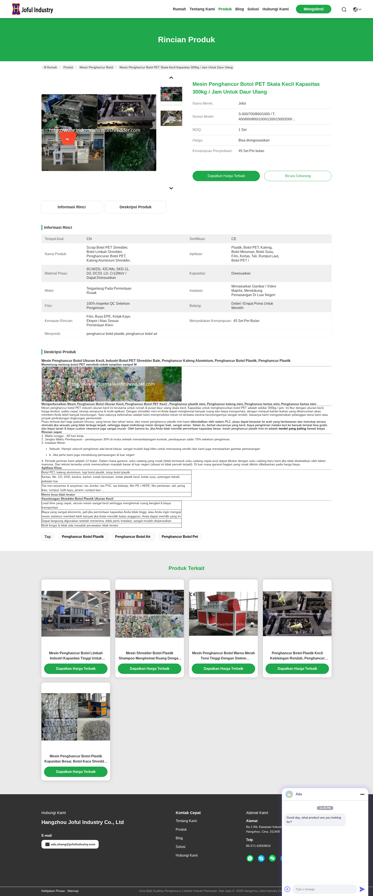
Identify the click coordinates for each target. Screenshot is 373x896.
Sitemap (73, 891)
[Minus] (362, 794)
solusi (253, 9)
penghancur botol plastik (83, 536)
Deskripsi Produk (136, 207)
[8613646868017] (250, 858)
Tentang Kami (202, 9)
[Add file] (287, 889)
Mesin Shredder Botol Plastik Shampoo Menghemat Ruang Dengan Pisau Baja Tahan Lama (149, 656)
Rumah (179, 9)
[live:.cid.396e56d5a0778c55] (261, 858)
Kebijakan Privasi (53, 891)
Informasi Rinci (72, 207)
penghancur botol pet (180, 536)
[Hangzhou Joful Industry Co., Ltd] (34, 9)
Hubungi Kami (275, 9)
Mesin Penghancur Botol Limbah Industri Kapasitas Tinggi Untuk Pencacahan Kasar (76, 656)
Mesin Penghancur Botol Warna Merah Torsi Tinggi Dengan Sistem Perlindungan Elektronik (223, 656)
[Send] (362, 889)
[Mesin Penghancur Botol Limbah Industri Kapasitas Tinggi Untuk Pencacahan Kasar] (75, 614)
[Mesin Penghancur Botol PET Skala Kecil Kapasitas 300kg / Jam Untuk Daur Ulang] (98, 132)
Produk (225, 9)
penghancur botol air (132, 536)
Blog (239, 9)
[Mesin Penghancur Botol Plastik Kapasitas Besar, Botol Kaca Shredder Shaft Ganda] (75, 716)
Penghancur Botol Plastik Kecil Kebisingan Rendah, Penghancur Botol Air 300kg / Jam (297, 656)
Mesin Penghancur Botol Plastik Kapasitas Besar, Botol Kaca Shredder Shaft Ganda (75, 759)
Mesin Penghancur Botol (96, 67)
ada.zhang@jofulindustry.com (73, 844)
